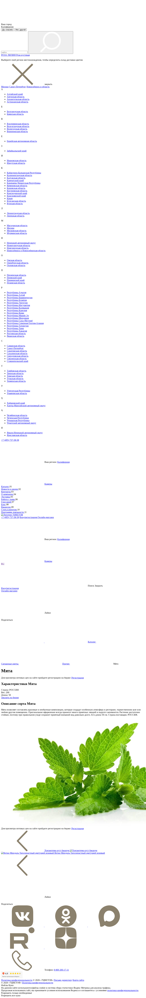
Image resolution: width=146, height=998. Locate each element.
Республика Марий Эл (18, 315)
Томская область (15, 376)
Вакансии (6, 507)
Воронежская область (17, 131)
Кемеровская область (17, 185)
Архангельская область (18, 99)
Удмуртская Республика (18, 391)
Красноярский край (16, 196)
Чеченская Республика (18, 418)
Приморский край (16, 280)
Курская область (15, 203)
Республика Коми (15, 313)
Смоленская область (17, 358)
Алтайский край (15, 94)
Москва (5, 86)
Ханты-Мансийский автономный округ (26, 405)
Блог (3, 504)
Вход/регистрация (29, 517)
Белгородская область (17, 111)
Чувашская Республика (18, 420)
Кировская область (16, 188)
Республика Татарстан (18, 326)
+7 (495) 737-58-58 (10, 440)
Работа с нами (8, 499)
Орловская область (16, 265)
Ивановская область (16, 160)
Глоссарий (6, 502)
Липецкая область (15, 216)
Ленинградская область (18, 213)
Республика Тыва (15, 328)
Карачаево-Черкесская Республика (23, 183)
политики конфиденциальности (122, 990)
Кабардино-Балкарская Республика (24, 173)
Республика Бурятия (17, 300)
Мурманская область (17, 233)
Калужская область (16, 178)
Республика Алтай (16, 295)
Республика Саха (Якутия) (20, 320)
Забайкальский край (17, 151)
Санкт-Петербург (17, 86)
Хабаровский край (16, 403)
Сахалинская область (17, 353)
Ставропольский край (17, 361)
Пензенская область (16, 275)
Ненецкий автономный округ (21, 243)
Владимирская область (18, 124)
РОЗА (4, 55)
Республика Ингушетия (18, 305)
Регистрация (77, 678)
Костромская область (17, 191)
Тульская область (15, 378)
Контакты (6, 491)
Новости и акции (10, 489)
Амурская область (15, 96)
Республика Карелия (17, 310)
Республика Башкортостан (20, 297)
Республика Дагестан (17, 303)
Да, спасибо (7, 30)
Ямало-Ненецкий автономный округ (25, 432)
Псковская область (16, 283)
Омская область (14, 260)
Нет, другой (21, 30)
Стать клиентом (9, 509)
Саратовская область (17, 351)
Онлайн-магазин (46, 517)
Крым (10, 198)
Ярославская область (17, 435)
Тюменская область (16, 381)
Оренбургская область (17, 263)
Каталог (5, 486)
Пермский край (14, 277)
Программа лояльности (12, 512)
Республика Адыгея (16, 292)
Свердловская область (17, 356)
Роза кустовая (23, 55)
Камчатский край (15, 180)
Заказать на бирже (10, 697)
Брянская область (15, 114)
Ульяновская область (17, 393)
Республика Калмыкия (18, 308)
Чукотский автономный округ (21, 423)
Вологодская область (17, 129)
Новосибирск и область (38, 86)
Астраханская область (17, 102)
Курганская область (16, 201)
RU (2, 564)
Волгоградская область (18, 126)
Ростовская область (16, 333)
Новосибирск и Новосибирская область (26, 250)
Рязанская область (15, 336)
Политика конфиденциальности (16, 980)
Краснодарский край (17, 193)
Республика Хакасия (17, 331)
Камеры (48, 484)
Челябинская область (17, 415)
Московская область (16, 230)
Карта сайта (78, 980)
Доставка (6, 497)
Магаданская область (17, 225)
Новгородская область (18, 248)
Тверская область (15, 373)
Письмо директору (63, 980)
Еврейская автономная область (22, 141)
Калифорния (63, 462)
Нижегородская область (18, 245)
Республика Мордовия (18, 318)
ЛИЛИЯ (12, 55)
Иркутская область (16, 163)
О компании (7, 494)
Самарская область (16, 346)
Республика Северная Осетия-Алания (25, 323)
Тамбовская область (16, 371)
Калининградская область (19, 175)
